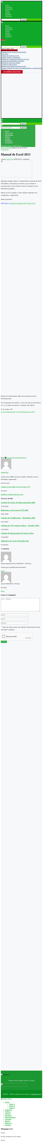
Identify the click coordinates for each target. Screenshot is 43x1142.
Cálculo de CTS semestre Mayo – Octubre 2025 (20, 526)
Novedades (9, 9)
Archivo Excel (9, 159)
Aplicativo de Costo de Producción (15, 541)
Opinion (8, 1114)
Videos (7, 11)
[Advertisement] (21, 95)
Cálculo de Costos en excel (10, 55)
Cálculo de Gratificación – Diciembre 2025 (18, 518)
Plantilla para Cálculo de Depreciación (13, 66)
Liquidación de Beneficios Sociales (12, 61)
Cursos (7, 12)
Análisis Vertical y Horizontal (10, 57)
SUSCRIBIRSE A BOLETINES (12, 72)
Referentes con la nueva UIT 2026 (14, 510)
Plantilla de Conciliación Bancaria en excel (15, 59)
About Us (8, 1123)
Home (3, 148)
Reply (3, 571)
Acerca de (8, 7)
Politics (8, 1112)
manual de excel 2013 (15, 412)
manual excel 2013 (28, 412)
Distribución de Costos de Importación (13, 52)
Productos (8, 16)
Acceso (3, 40)
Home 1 (12, 1104)
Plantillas (8, 14)
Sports (7, 1121)
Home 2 (12, 1106)
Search (24, 19)
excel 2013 (4, 412)
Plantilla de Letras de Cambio (10, 63)
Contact (8, 1125)
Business (8, 1116)
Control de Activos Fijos (9, 64)
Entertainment (10, 1117)
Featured (8, 1110)
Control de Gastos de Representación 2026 (18, 503)
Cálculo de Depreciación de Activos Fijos (17, 533)
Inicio (7, 5)
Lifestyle (8, 1119)
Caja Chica (4, 54)
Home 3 (12, 1108)
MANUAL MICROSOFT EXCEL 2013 (22, 203)
